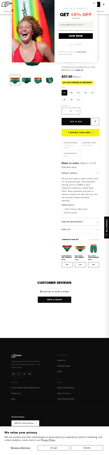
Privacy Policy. (48, 440)
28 (72, 93)
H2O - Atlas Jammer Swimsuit (93, 256)
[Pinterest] (30, 374)
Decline (87, 447)
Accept (53, 447)
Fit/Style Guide (63, 366)
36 (64, 99)
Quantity (66, 106)
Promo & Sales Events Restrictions (25, 388)
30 (78, 93)
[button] (80, 173)
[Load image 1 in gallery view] (15, 80)
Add (67, 264)
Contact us (107, 225)
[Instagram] (19, 374)
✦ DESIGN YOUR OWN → (80, 132)
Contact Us (16, 393)
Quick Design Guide (65, 399)
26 (64, 93)
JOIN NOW (76, 36)
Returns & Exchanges (65, 388)
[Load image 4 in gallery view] (49, 80)
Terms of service (64, 393)
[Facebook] (13, 374)
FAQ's (59, 372)
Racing (9, 11)
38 (72, 99)
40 (78, 99)
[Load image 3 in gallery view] (38, 80)
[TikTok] (24, 374)
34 (93, 93)
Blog (13, 399)
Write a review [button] (54, 299)
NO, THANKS (76, 44)
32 (86, 93)
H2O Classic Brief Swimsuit (79, 256)
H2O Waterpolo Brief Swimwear (67, 256)
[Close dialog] (94, 3)
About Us (61, 360)
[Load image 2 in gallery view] (26, 80)
